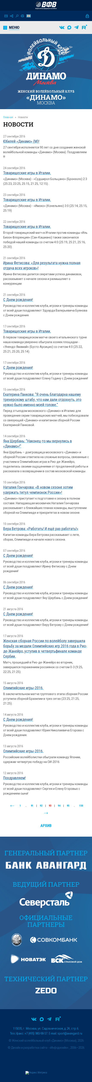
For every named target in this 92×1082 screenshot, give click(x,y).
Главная (8, 117)
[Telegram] (76, 27)
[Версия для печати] (22, 16)
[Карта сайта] (11, 16)
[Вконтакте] (61, 27)
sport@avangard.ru (70, 1033)
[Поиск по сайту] (17, 16)
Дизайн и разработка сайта (29, 1048)
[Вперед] (46, 813)
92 (41, 805)
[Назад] (12, 806)
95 (68, 805)
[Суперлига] (46, 5)
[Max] (69, 27)
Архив (46, 825)
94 (59, 805)
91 (32, 805)
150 (81, 805)
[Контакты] (5, 16)
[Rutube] (84, 27)
